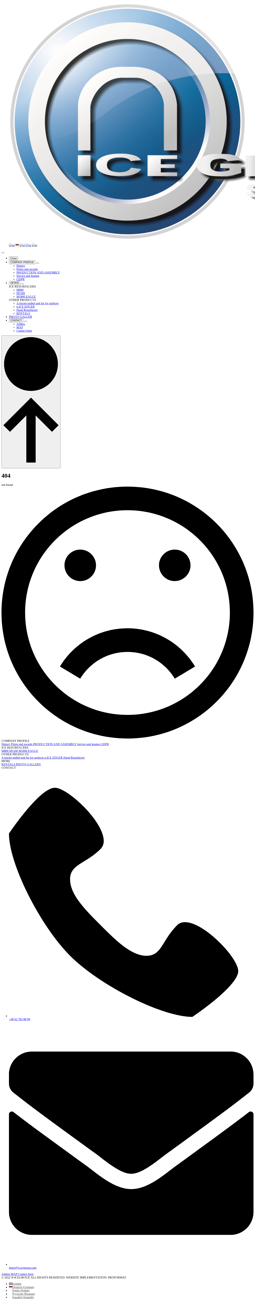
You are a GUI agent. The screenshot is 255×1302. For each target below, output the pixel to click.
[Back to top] (30, 401)
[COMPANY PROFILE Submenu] (37, 263)
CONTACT (16, 320)
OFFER (14, 283)
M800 (5, 751)
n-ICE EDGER (53, 757)
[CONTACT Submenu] (25, 321)
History (6, 744)
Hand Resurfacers (74, 757)
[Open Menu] (2, 252)
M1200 (14, 751)
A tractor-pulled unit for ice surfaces (22, 757)
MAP (14, 1274)
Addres (6, 1274)
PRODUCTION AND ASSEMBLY (55, 744)
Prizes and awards (22, 744)
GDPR (105, 744)
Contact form (25, 1274)
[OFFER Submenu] (22, 283)
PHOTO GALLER (20, 316)
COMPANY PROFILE (22, 262)
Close (13, 258)
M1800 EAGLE (28, 751)
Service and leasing (89, 744)
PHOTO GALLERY (28, 764)
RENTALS (8, 764)
